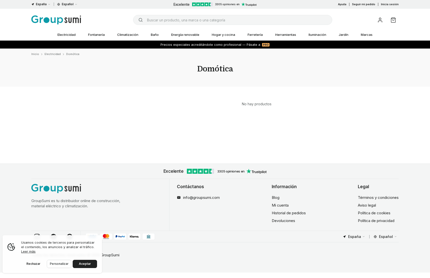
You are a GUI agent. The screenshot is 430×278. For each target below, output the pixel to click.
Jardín (343, 35)
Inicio (35, 54)
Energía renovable (185, 35)
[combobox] (232, 20)
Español (67, 4)
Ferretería (255, 35)
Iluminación (317, 35)
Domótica (72, 54)
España (41, 4)
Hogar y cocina (223, 35)
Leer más (28, 251)
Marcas (367, 35)
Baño (155, 35)
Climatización (127, 35)
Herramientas (285, 35)
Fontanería (96, 35)
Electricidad (66, 35)
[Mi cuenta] (380, 20)
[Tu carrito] (393, 20)
